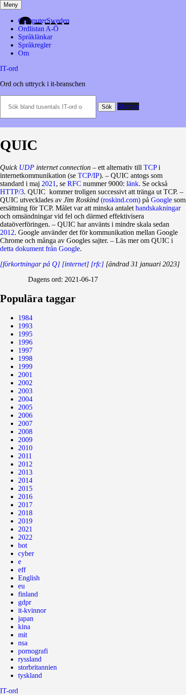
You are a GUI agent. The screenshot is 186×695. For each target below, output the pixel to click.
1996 (25, 342)
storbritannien (37, 667)
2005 (25, 407)
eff (22, 570)
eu (21, 586)
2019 (25, 521)
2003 (25, 391)
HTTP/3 (12, 192)
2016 (25, 496)
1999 (25, 366)
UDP (26, 167)
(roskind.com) (120, 200)
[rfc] (97, 264)
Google (161, 200)
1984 (25, 318)
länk (132, 183)
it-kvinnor (32, 610)
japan (25, 618)
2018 (25, 513)
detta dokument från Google (40, 248)
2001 (25, 374)
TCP (150, 167)
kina (24, 626)
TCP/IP (88, 175)
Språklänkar (35, 37)
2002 (25, 383)
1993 (25, 326)
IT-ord (9, 68)
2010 (25, 448)
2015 (25, 488)
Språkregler (34, 45)
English (29, 578)
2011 (25, 456)
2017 (25, 504)
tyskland (30, 675)
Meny (11, 4)
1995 (25, 334)
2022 (25, 537)
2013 (25, 472)
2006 (25, 415)
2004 (25, 399)
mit (22, 635)
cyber (26, 553)
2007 (25, 423)
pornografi (33, 651)
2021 (49, 183)
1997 (25, 350)
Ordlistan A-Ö (38, 29)
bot (22, 545)
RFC (74, 183)
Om (23, 53)
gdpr (24, 602)
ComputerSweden (44, 20)
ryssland (30, 659)
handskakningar (158, 208)
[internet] (75, 264)
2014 (25, 480)
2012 (7, 232)
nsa (23, 643)
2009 (25, 439)
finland (28, 594)
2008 (25, 431)
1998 (25, 358)
